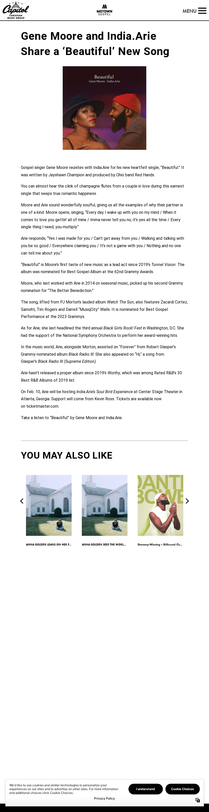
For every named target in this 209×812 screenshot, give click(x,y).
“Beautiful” (59, 417)
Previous (22, 501)
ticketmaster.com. (42, 406)
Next (186, 501)
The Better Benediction (70, 290)
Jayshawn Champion (66, 174)
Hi (138, 354)
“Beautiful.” (170, 167)
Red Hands (144, 174)
